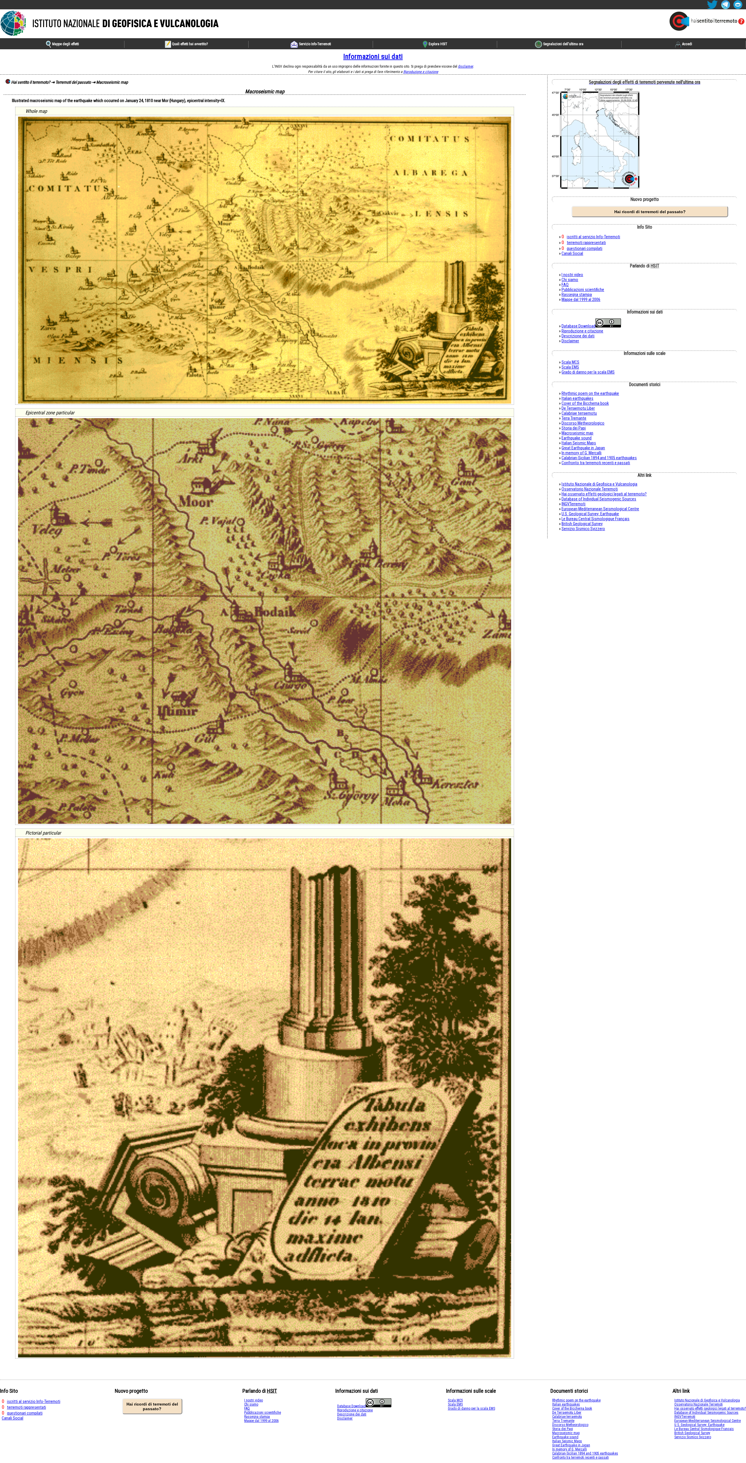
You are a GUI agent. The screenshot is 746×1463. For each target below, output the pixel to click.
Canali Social (572, 253)
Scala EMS (570, 367)
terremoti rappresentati (586, 242)
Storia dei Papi (574, 428)
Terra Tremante (574, 418)
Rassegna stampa (577, 294)
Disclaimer (570, 341)
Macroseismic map (577, 433)
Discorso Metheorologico (583, 423)
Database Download (578, 326)
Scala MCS (570, 362)
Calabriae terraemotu (579, 413)
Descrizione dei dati (578, 336)
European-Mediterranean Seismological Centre (600, 509)
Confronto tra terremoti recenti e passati (596, 462)
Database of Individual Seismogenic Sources (599, 499)
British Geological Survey (582, 523)
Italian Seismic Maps (579, 443)
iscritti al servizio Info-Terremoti (593, 236)
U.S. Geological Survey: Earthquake (590, 513)
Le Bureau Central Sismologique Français (595, 518)
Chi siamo (570, 279)
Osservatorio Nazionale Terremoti (590, 489)
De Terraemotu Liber (578, 408)
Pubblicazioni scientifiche (583, 289)
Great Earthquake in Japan (583, 448)
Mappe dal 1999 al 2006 (581, 299)
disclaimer (465, 66)
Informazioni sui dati (373, 56)
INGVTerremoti (573, 504)
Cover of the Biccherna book (585, 403)
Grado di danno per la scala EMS (588, 372)
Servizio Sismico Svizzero (583, 528)
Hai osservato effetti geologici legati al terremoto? (604, 494)
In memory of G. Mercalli (581, 453)
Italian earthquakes (577, 398)
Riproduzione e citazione (420, 72)
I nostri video (572, 274)
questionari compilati (584, 248)
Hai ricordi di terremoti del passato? (650, 211)
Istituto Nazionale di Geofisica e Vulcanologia (599, 484)
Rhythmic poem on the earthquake (590, 393)
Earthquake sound (577, 438)
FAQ (565, 284)
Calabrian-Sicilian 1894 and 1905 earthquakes (599, 457)
